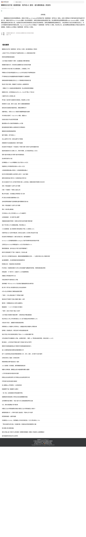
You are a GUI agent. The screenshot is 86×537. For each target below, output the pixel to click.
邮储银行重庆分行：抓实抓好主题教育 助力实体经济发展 (20, 33)
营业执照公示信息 (48, 443)
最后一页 (8, 34)
